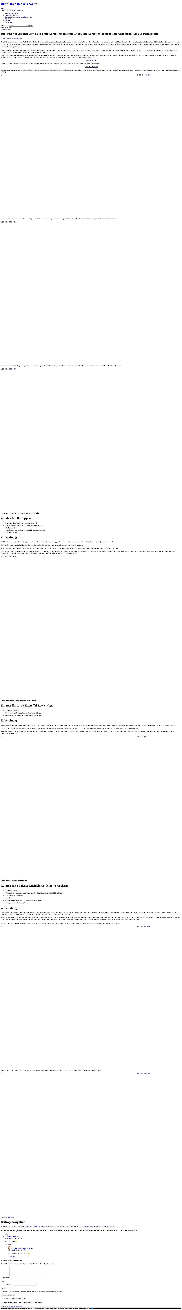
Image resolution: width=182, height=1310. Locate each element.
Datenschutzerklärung (11, 13)
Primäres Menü (6, 10)
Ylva (11, 38)
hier (56, 542)
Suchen (3, 8)
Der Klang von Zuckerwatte (19, 3)
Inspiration (8, 20)
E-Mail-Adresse (6, 1284)
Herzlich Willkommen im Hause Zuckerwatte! (18, 17)
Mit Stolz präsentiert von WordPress (11, 1306)
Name (3, 1281)
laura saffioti (12, 1236)
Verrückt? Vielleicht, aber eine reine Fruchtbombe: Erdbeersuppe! (26, 1226)
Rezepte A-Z (8, 22)
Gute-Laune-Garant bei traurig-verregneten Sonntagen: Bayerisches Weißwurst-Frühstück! (83, 1226)
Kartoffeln (7, 1217)
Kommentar (5, 1278)
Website (3, 1288)
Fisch (2, 1217)
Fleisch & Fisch (5, 29)
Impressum (8, 19)
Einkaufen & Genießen (11, 15)
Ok (92, 1308)
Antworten (8, 1245)
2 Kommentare (17, 38)
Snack (12, 1217)
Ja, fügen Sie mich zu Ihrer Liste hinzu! (15, 1298)
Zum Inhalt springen (17, 10)
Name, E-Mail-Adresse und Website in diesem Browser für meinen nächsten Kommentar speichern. (33, 1291)
